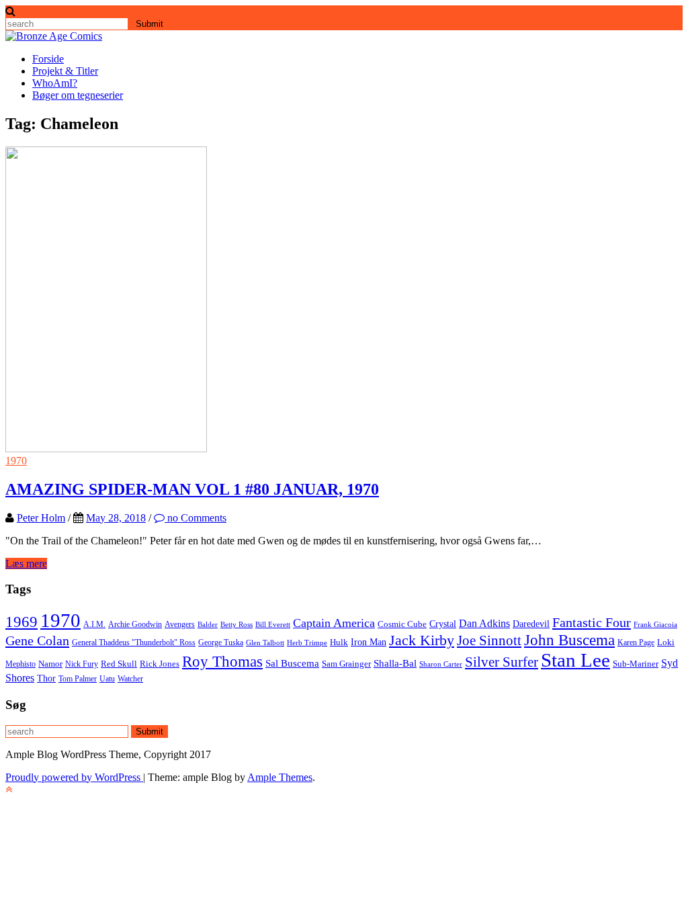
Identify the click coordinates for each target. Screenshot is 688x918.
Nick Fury (81, 664)
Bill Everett (272, 624)
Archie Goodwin (135, 624)
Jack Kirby (421, 640)
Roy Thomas (222, 661)
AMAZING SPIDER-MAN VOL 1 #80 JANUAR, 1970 (192, 489)
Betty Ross (236, 624)
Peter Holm (41, 518)
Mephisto (20, 664)
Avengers (180, 624)
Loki (666, 642)
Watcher (130, 678)
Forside (48, 59)
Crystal (442, 623)
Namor (50, 664)
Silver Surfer (501, 662)
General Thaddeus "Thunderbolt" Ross (134, 642)
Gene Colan (37, 640)
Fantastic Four (591, 622)
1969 (21, 621)
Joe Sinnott (489, 640)
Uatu (107, 678)
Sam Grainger (346, 664)
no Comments (195, 518)
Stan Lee (575, 660)
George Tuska (220, 642)
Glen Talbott (265, 642)
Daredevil (531, 623)
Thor (46, 678)
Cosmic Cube (402, 624)
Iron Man (368, 641)
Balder (208, 624)
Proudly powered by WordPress (74, 777)
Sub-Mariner (635, 664)
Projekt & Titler (65, 71)
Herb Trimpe (307, 642)
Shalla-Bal (395, 663)
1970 (16, 460)
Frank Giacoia (655, 624)
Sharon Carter (440, 664)
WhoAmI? (54, 83)
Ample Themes (279, 777)
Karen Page (635, 642)
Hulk (339, 642)
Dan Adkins (484, 623)
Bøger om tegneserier (77, 95)
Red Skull (119, 664)
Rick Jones (159, 664)
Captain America (334, 623)
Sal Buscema (292, 663)
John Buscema (569, 640)
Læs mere (26, 563)
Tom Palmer (77, 678)
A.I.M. (94, 624)
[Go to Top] (8, 789)
